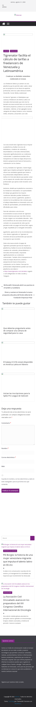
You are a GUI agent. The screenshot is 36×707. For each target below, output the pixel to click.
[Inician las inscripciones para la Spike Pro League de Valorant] (18, 374)
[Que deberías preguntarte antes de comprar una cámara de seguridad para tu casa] (18, 309)
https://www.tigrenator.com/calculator (15, 271)
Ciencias (6, 51)
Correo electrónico (8, 457)
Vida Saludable (7, 592)
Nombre (5, 448)
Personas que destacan (10, 551)
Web (3, 466)
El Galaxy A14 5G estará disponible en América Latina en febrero (18, 363)
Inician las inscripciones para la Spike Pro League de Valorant (16, 394)
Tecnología (14, 51)
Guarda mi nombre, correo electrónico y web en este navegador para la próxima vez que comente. (17, 481)
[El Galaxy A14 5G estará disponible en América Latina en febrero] (18, 343)
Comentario (6, 423)
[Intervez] (3, 24)
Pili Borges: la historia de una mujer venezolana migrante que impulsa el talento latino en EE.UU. (18, 559)
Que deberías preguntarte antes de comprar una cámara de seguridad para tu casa (17, 330)
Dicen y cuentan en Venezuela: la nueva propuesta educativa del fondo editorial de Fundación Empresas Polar (17, 295)
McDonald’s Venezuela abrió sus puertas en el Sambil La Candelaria (19, 286)
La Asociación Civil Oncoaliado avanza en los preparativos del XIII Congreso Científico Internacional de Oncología (17, 603)
